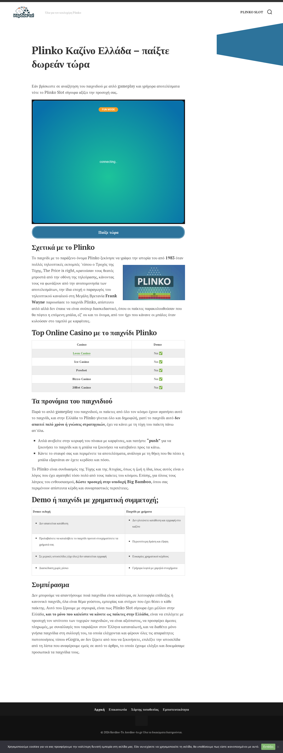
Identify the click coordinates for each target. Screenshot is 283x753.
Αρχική (99, 709)
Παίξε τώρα (108, 232)
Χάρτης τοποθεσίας (145, 709)
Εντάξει (268, 746)
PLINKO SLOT (251, 12)
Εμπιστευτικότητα (176, 709)
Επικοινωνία (118, 709)
